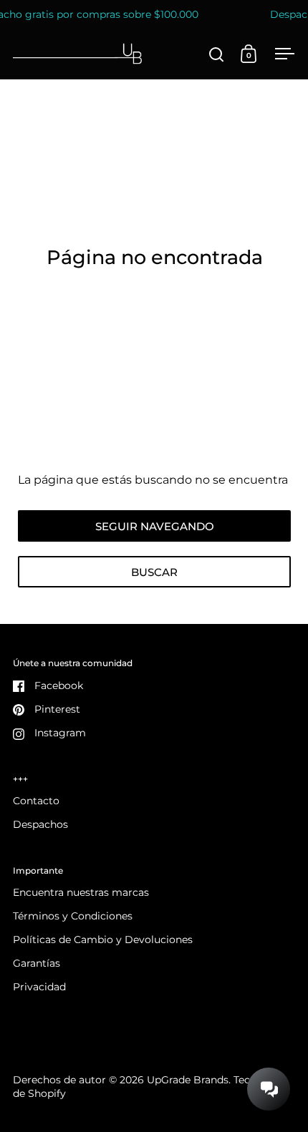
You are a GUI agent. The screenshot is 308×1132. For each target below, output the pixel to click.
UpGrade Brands (187, 1079)
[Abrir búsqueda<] (216, 54)
